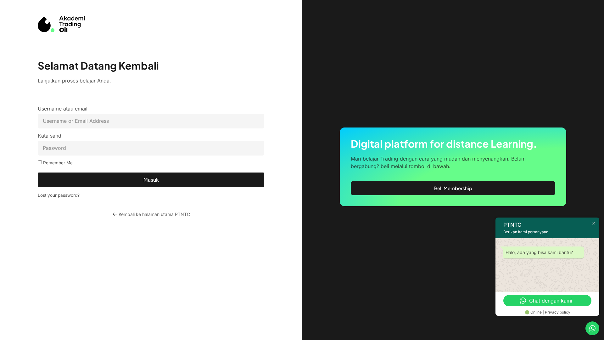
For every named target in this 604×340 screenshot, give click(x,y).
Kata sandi (50, 136)
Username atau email (62, 109)
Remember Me (57, 162)
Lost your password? (59, 195)
